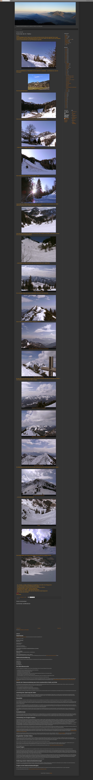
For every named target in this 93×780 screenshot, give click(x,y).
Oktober (67, 66)
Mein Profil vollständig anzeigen (65, 121)
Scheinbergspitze (68, 83)
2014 (66, 92)
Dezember (67, 63)
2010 (66, 97)
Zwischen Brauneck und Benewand (71, 87)
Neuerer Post (19, 628)
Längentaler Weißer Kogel (70, 77)
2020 (66, 56)
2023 (66, 52)
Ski (19, 598)
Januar (67, 91)
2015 (66, 62)
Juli (66, 69)
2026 (66, 48)
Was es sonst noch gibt (68, 39)
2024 (66, 51)
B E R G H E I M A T (19, 29)
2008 (66, 100)
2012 (66, 95)
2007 (66, 101)
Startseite (39, 628)
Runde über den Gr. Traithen (70, 79)
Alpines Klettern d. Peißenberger (74, 123)
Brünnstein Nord (68, 78)
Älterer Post (59, 628)
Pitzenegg (67, 84)
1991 (66, 106)
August (67, 68)
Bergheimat (67, 118)
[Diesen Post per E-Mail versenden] (30, 597)
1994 (66, 105)
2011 (66, 96)
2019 (66, 57)
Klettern (66, 37)
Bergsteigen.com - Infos (74, 116)
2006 (66, 102)
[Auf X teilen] (32, 597)
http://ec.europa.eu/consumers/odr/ (51, 655)
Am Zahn (67, 88)
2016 (66, 61)
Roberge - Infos (74, 117)
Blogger (51, 773)
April (66, 73)
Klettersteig (66, 40)
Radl (65, 38)
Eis (65, 44)
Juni (66, 71)
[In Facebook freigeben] (33, 597)
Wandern (66, 36)
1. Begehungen (67, 42)
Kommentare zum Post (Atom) (24, 629)
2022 (66, 53)
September (67, 67)
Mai (66, 72)
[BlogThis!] (31, 597)
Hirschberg (67, 82)
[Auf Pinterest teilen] (34, 597)
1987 (66, 107)
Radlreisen (66, 41)
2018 (66, 58)
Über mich (66, 43)
